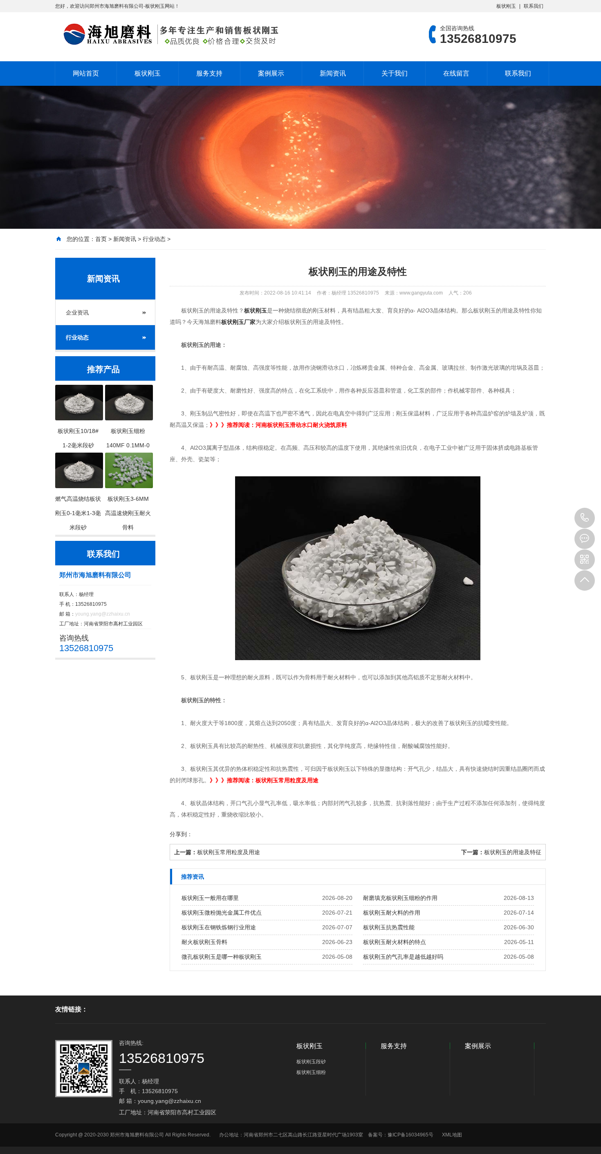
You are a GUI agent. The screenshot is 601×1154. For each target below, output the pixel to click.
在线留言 (456, 73)
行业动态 (154, 239)
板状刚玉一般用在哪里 (210, 898)
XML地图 (452, 1135)
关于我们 (394, 73)
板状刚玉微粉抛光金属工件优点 (222, 912)
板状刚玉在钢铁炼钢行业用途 (219, 927)
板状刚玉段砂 (311, 1062)
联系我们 (533, 6)
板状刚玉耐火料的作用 (391, 912)
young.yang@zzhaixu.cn (102, 614)
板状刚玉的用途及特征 (512, 852)
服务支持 (209, 73)
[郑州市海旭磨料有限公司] (167, 34)
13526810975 (584, 518)
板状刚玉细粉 (311, 1072)
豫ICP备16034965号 (410, 1135)
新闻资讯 (333, 73)
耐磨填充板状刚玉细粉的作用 (400, 898)
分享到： (181, 834)
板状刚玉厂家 (238, 322)
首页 (101, 239)
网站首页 (86, 73)
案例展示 (271, 73)
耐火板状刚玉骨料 (204, 942)
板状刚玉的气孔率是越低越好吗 (403, 956)
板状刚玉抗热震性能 (389, 927)
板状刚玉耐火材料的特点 (394, 942)
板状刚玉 (506, 6)
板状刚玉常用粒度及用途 (228, 852)
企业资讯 (77, 312)
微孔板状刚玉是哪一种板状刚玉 (222, 956)
